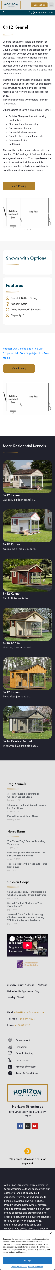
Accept (27, 1260)
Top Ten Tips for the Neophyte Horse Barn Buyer (27, 865)
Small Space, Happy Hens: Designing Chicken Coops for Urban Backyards (26, 893)
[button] (50, 1233)
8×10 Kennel (12, 544)
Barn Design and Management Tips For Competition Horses (26, 854)
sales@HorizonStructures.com (29, 1012)
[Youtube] (35, 1126)
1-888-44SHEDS (26, 1019)
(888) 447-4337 (43, 12)
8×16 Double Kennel (17, 741)
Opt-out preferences (19, 1267)
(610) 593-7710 (22, 1025)
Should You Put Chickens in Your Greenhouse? (24, 905)
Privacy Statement (35, 1267)
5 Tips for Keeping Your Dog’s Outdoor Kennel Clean (23, 795)
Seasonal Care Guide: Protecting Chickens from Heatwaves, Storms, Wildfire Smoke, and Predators (25, 917)
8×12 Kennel (11, 495)
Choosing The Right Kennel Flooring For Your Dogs (26, 806)
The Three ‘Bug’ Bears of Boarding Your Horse (26, 843)
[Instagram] (28, 1126)
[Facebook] (20, 1126)
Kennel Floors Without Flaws (22, 816)
